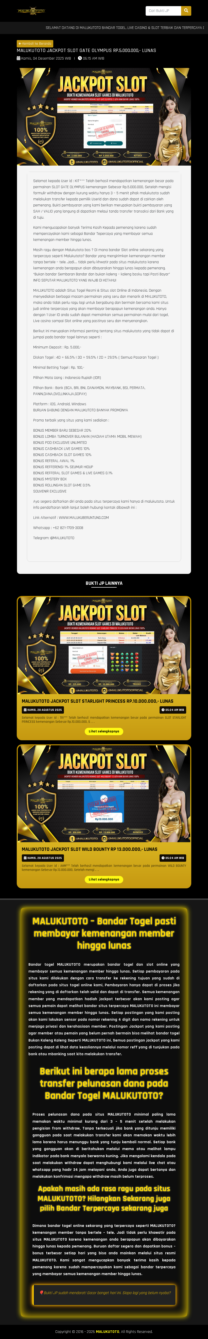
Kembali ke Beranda (36, 43)
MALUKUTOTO (107, 1331)
